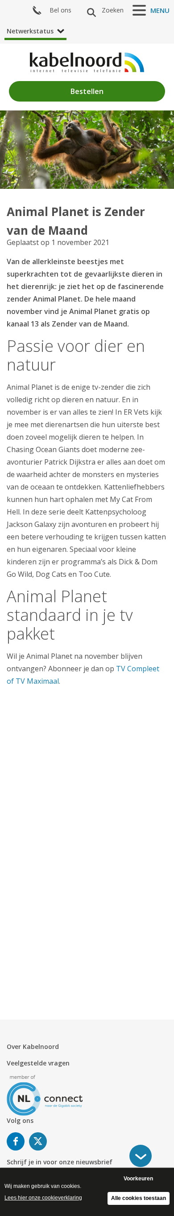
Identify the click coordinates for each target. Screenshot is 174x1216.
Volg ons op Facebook (16, 1141)
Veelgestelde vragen (38, 1063)
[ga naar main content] (140, 1156)
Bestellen (87, 91)
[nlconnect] (45, 1094)
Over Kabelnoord (33, 1046)
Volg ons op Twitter (38, 1141)
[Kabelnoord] (87, 62)
